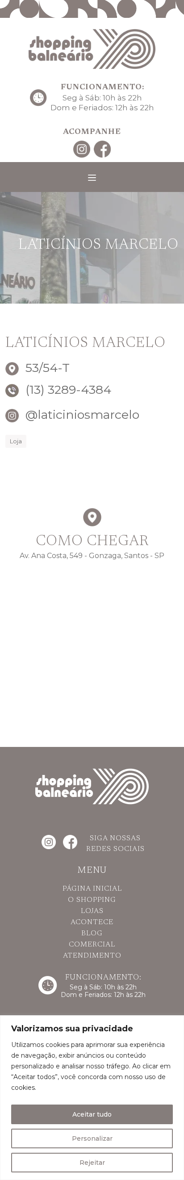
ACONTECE (92, 922)
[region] (92, 1097)
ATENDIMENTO (92, 955)
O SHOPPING (92, 900)
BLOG (92, 933)
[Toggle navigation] (92, 177)
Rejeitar (92, 1163)
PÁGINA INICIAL (92, 888)
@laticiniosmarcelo (80, 414)
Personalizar (92, 1138)
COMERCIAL (92, 944)
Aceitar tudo (92, 1114)
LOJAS (92, 911)
